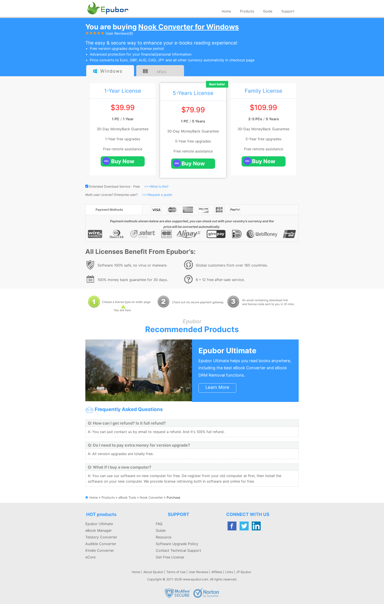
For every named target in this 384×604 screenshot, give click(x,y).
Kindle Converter (99, 550)
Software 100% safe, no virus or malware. (132, 265)
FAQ (159, 524)
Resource (163, 537)
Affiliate (216, 572)
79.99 (195, 109)
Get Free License (170, 557)
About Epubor (153, 572)
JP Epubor (243, 572)
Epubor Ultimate (227, 350)
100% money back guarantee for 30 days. (133, 279)
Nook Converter (151, 497)
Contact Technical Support (178, 550)
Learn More (217, 387)
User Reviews (198, 572)
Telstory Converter (101, 537)
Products (247, 11)
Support (287, 11)
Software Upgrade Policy (177, 544)
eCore (90, 557)
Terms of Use (176, 572)
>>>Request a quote (157, 195)
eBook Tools (127, 497)
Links (229, 572)
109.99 (265, 107)
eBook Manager (98, 530)
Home (226, 11)
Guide (267, 11)
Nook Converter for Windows (188, 26)
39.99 (125, 107)
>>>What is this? (156, 186)
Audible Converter (100, 544)
